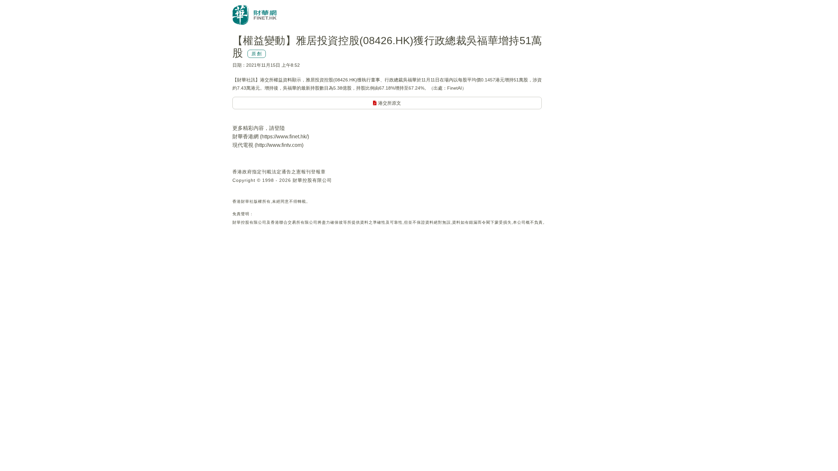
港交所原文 (389, 103)
